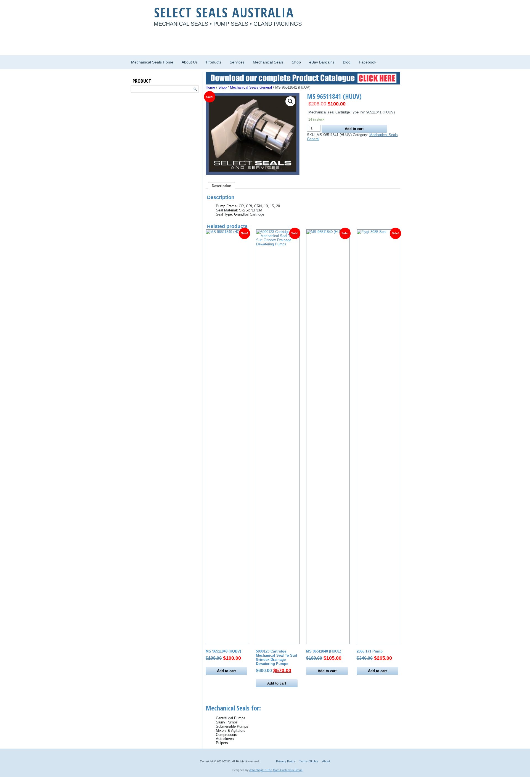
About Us (190, 62)
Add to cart (354, 129)
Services (237, 62)
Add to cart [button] (226, 671)
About (326, 761)
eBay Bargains (322, 62)
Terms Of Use (308, 761)
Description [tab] (221, 186)
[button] (290, 101)
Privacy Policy (285, 761)
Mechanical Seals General (251, 87)
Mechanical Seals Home (152, 62)
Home (210, 87)
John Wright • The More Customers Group (276, 769)
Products (213, 62)
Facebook (367, 62)
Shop (296, 62)
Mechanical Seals (268, 62)
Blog (347, 62)
